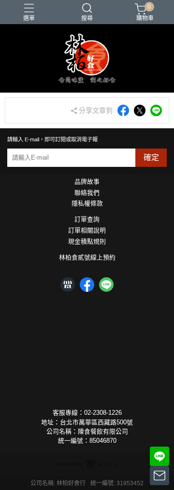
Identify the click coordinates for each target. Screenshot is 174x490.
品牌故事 (87, 182)
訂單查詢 (87, 220)
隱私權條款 (87, 204)
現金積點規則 (87, 242)
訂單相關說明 (87, 231)
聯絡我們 (87, 193)
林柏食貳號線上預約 (87, 258)
